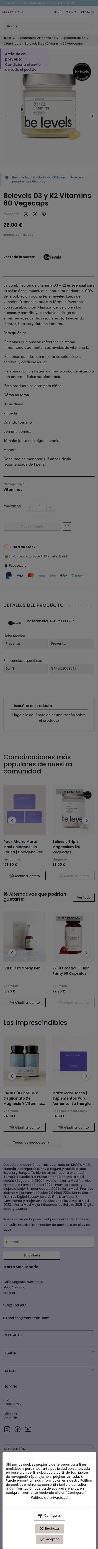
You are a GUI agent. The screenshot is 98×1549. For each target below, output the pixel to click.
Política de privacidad (49, 1497)
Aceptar (49, 1539)
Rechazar (49, 1528)
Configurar (49, 1515)
